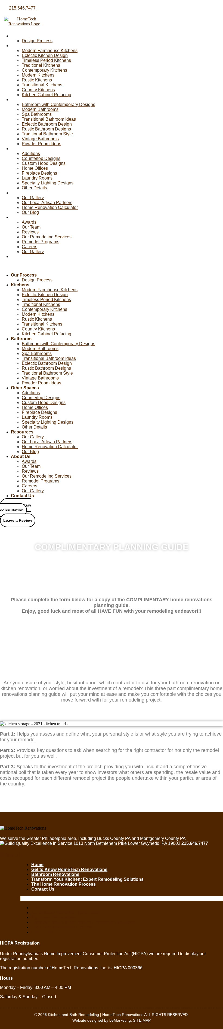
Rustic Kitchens (37, 80)
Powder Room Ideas (41, 143)
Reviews (30, 232)
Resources (22, 192)
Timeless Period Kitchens (46, 60)
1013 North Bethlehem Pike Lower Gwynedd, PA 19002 (126, 843)
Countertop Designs (41, 158)
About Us (20, 217)
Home (37, 864)
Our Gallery (33, 197)
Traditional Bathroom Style (47, 134)
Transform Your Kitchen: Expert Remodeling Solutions (87, 879)
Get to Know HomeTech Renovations (69, 869)
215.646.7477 (22, 8)
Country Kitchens (38, 89)
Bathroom (21, 99)
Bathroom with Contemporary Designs (58, 104)
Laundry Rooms (37, 178)
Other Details (34, 188)
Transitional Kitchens (42, 85)
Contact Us (22, 256)
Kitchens (20, 45)
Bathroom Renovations (55, 874)
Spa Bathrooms (37, 114)
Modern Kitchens (38, 75)
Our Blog (30, 212)
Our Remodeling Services (47, 237)
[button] (68, 265)
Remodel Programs (40, 241)
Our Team (31, 227)
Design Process (37, 40)
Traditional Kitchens (41, 65)
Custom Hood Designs (44, 163)
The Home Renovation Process (63, 884)
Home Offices (35, 168)
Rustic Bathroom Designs (46, 129)
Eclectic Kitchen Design (45, 55)
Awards (29, 222)
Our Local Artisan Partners (47, 202)
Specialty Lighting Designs (47, 183)
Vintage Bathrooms (40, 138)
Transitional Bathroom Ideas (49, 119)
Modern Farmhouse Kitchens (50, 50)
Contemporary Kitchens (44, 70)
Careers (29, 246)
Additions (31, 153)
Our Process (24, 36)
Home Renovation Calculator (50, 207)
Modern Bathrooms (40, 109)
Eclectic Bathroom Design (47, 124)
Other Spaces (25, 148)
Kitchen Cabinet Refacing (46, 94)
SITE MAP (142, 1020)
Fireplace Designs (39, 173)
